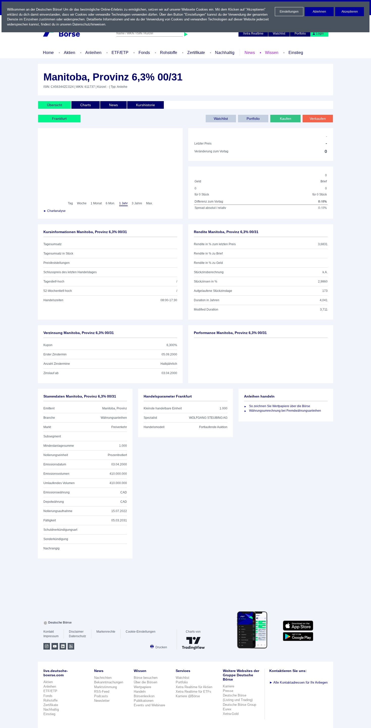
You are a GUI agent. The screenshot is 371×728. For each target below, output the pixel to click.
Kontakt (48, 631)
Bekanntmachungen (108, 682)
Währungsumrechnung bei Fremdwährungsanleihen (285, 410)
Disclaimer (76, 631)
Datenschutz (77, 636)
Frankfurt (59, 119)
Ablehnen (319, 11)
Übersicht (54, 105)
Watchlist (279, 33)
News (250, 52)
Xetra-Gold (230, 714)
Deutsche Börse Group (239, 705)
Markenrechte (105, 631)
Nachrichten (103, 678)
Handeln (140, 691)
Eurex (227, 709)
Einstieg (295, 52)
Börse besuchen (145, 678)
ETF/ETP (120, 52)
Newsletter (102, 701)
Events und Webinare (149, 705)
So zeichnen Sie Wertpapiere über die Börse (279, 406)
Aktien (69, 52)
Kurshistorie (145, 105)
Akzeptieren (349, 11)
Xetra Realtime (253, 33)
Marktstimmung (105, 687)
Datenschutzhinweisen (88, 24)
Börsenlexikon (144, 696)
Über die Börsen (145, 682)
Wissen (271, 52)
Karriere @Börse (188, 696)
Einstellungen (289, 11)
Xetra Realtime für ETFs (193, 691)
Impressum (51, 636)
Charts (85, 105)
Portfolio (300, 33)
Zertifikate (196, 52)
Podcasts (101, 696)
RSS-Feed (101, 691)
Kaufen (285, 119)
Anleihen (93, 52)
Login (320, 33)
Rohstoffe (168, 52)
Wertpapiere (142, 687)
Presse (228, 691)
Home (48, 52)
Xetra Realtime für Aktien (194, 687)
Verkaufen (318, 119)
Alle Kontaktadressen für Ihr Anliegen (298, 682)
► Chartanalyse (54, 211)
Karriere (228, 686)
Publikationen (143, 701)
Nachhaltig (224, 52)
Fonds (144, 52)
